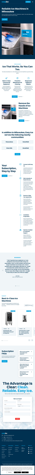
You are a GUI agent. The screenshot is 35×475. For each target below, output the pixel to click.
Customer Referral (23, 451)
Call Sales (28, 1)
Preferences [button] (20, 470)
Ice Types (16, 449)
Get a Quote (5, 19)
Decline (17, 472)
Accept (25, 472)
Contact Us (3, 457)
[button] (32, 2)
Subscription (10, 449)
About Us (3, 447)
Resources (3, 454)
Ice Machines (17, 447)
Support (9, 452)
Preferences (10, 472)
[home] (5, 2)
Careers (3, 452)
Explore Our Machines (28, 305)
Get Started (15, 96)
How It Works (10, 447)
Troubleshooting (10, 454)
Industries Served (4, 449)
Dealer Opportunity (23, 448)
